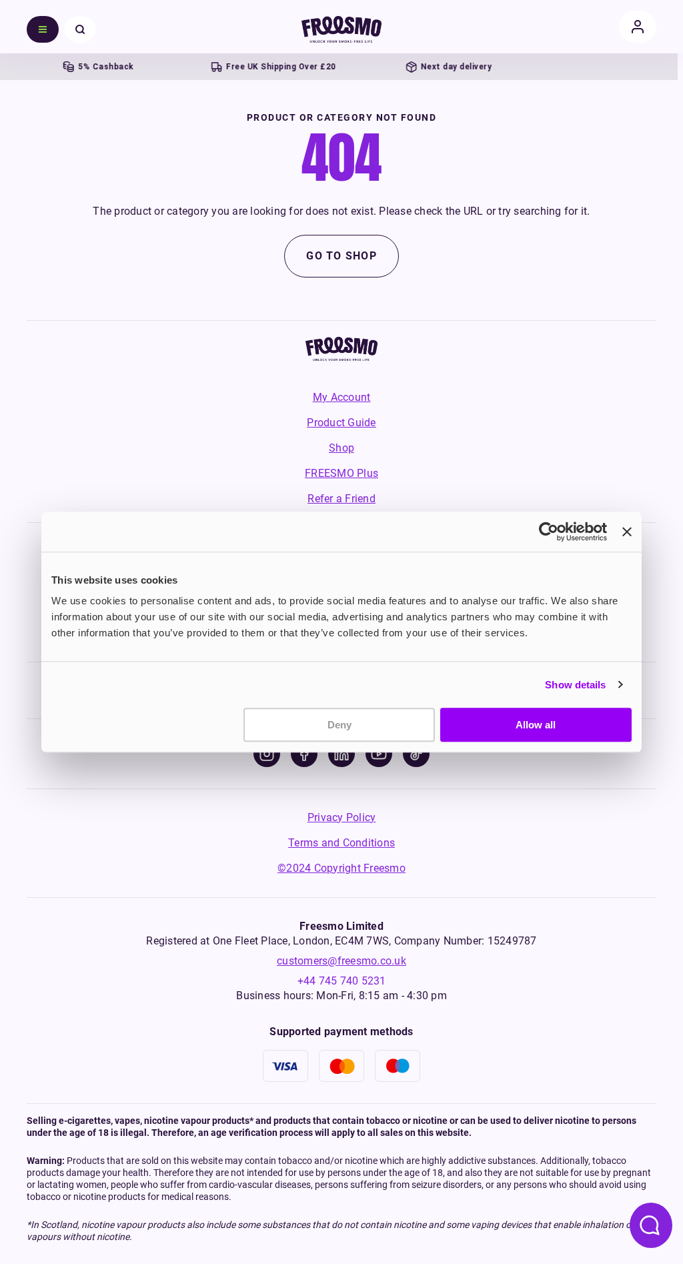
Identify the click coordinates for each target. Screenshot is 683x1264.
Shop (341, 448)
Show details (575, 684)
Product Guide (341, 422)
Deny (339, 724)
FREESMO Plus (341, 473)
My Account (342, 397)
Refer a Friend (341, 498)
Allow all (536, 724)
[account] (637, 27)
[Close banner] (627, 531)
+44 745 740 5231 (341, 981)
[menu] (43, 29)
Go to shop (341, 255)
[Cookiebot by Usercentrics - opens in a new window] (548, 532)
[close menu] (80, 29)
